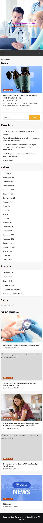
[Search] (39, 53)
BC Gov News (8, 160)
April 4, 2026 (13, 388)
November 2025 (9, 190)
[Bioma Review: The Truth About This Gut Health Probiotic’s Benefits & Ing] (21, 79)
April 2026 (7, 173)
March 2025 (7, 222)
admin (6, 100)
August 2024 (7, 251)
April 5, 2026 (13, 347)
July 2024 (6, 255)
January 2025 (8, 231)
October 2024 (8, 243)
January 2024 (8, 259)
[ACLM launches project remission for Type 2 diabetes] (21, 328)
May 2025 (6, 214)
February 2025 (8, 227)
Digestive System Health (12, 289)
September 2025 (9, 198)
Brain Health (7, 277)
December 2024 (9, 235)
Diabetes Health (8, 90)
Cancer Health (8, 281)
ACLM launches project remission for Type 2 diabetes (19, 132)
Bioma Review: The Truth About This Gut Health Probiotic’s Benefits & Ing (20, 96)
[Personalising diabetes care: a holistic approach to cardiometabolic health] (21, 366)
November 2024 (9, 239)
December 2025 (9, 186)
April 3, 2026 (13, 428)
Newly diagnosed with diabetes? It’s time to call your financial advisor (20, 155)
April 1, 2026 (13, 506)
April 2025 (7, 218)
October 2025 (8, 194)
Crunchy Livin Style (8, 305)
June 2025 (6, 210)
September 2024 (9, 247)
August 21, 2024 (13, 100)
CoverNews (31, 517)
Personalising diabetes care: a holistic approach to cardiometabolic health (21, 139)
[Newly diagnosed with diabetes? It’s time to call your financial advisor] (21, 447)
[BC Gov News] (21, 487)
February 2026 (8, 177)
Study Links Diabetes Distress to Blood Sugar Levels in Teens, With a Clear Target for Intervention (19, 147)
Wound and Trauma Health (13, 293)
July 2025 (6, 206)
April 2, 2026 (13, 468)
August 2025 (7, 202)
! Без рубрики (8, 272)
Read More (6, 109)
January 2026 (8, 182)
